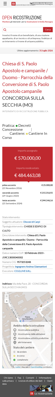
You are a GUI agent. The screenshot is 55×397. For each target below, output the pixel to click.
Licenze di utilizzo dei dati (30, 380)
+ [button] (7, 296)
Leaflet (17, 367)
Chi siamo (8, 377)
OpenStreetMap (36, 367)
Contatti (30, 377)
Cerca (48, 29)
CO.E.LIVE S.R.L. (22, 270)
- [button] (7, 301)
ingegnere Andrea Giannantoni (31, 266)
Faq (19, 377)
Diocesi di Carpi (31, 221)
